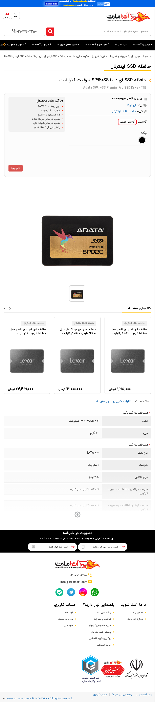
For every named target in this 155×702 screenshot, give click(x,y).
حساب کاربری (65, 604)
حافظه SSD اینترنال (54, 56)
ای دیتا (38, 56)
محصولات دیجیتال (141, 56)
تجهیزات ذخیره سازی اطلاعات (83, 56)
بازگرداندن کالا (104, 612)
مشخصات (142, 401)
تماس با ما (137, 612)
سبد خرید (68, 625)
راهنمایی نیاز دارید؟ (98, 604)
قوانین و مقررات (102, 619)
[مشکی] (142, 140)
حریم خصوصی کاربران (100, 625)
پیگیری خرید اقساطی (100, 638)
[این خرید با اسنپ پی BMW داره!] (77, 3)
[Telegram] (71, 592)
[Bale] (59, 592)
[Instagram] (83, 592)
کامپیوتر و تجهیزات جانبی (115, 56)
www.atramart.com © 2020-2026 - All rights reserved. (40, 699)
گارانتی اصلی (127, 122)
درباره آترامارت (135, 619)
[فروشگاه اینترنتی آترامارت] (128, 24)
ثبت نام (69, 612)
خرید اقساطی (104, 645)
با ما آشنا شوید (133, 604)
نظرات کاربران (122, 401)
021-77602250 (26, 32)
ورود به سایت (65, 619)
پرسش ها (102, 401)
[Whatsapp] (95, 592)
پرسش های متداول (101, 632)
